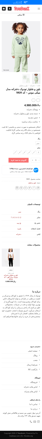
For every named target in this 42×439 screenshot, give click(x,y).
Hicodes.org (28, 436)
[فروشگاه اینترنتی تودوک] (22, 8)
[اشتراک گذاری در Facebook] (34, 188)
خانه (38, 86)
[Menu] (38, 8)
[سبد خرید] (4, 9)
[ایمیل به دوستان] (25, 188)
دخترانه (32, 86)
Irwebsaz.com (14, 436)
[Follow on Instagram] (38, 421)
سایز (38, 148)
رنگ (39, 139)
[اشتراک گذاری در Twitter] (30, 188)
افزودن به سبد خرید (18, 160)
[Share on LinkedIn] (17, 188)
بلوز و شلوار (23, 86)
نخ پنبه (19, 223)
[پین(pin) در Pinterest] (21, 188)
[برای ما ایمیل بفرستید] (34, 421)
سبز (19, 212)
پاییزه (19, 229)
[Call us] (31, 421)
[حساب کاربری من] (10, 9)
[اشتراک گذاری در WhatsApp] (38, 188)
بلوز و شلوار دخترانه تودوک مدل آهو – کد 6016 (11, 277)
